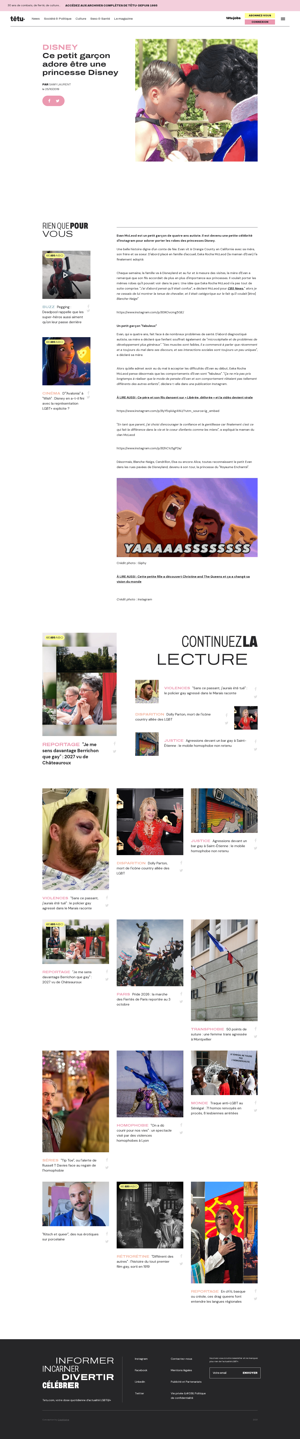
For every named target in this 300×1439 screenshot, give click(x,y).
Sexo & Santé (100, 18)
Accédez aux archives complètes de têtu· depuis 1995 (111, 5)
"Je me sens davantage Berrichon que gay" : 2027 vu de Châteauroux (70, 754)
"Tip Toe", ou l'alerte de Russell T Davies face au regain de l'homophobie (69, 1165)
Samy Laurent (60, 84)
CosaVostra (63, 1419)
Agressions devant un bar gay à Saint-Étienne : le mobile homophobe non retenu (219, 846)
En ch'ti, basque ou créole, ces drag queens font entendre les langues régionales (218, 1296)
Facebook (141, 1370)
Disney (60, 47)
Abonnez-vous (260, 15)
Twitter (139, 1393)
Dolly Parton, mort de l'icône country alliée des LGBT (143, 868)
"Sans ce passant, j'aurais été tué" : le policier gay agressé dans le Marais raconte (70, 903)
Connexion (260, 22)
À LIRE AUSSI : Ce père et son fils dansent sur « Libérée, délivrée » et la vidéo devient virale (185, 397)
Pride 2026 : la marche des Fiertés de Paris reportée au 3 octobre (143, 999)
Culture (81, 18)
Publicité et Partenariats (186, 1382)
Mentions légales (181, 1370)
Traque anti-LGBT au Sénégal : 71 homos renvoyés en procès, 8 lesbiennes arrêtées (217, 1108)
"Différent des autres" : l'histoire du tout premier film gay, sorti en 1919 (145, 1261)
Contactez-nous (181, 1359)
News (36, 18)
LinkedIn (140, 1382)
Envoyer (250, 1372)
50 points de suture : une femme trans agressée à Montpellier (219, 1034)
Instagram (141, 1359)
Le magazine (123, 18)
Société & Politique (57, 18)
